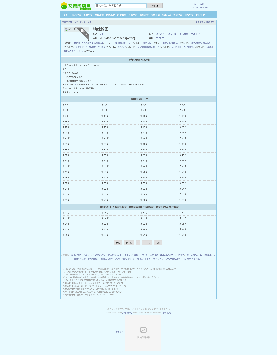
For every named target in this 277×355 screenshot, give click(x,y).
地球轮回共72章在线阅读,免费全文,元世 (82, 289)
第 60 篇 (182, 183)
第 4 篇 (182, 104)
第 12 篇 (182, 116)
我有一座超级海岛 (174, 258)
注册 (202, 3)
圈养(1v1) (122, 47)
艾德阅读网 (67, 22)
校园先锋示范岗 (115, 255)
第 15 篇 (143, 121)
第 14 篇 (105, 121)
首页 (65, 14)
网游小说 (110, 14)
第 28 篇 (182, 138)
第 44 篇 (182, 160)
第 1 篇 (65, 104)
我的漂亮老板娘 (106, 258)
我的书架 (194, 7)
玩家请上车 (79, 43)
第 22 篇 (105, 132)
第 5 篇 (65, 110)
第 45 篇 (66, 166)
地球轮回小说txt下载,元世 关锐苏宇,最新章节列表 (86, 286)
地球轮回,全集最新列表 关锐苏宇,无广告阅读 (84, 291)
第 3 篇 (143, 104)
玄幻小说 (132, 14)
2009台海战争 (99, 255)
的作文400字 (158, 258)
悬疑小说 (88, 14)
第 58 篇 (105, 183)
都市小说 (76, 14)
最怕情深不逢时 (143, 258)
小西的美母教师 (145, 47)
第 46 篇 (105, 166)
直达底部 (184, 34)
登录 (196, 3)
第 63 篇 (143, 188)
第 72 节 (160, 38)
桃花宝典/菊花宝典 (171, 43)
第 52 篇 (182, 172)
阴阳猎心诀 (148, 43)
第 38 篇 (105, 155)
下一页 (147, 242)
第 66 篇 (105, 194)
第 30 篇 (105, 144)
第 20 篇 (182, 127)
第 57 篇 (66, 183)
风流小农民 (76, 255)
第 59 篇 (143, 183)
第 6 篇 (104, 110)
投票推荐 (160, 34)
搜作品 (155, 5)
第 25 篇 (66, 138)
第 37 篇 (66, 155)
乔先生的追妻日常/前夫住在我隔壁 (90, 47)
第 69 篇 (66, 200)
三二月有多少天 (188, 47)
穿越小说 (99, 14)
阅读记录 (204, 7)
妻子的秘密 (196, 43)
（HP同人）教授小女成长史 (136, 255)
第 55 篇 (143, 177)
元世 (102, 34)
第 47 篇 (143, 166)
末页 (158, 242)
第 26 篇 (105, 138)
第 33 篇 (66, 149)
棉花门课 (155, 47)
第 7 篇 (143, 110)
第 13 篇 (66, 121)
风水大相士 (176, 47)
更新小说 (177, 14)
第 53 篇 (66, 177)
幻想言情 (144, 14)
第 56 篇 (182, 177)
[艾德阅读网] (76, 5)
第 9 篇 (65, 116)
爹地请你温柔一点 (123, 43)
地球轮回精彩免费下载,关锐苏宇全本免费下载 (84, 283)
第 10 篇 (105, 116)
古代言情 (155, 14)
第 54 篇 (105, 177)
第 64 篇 (182, 188)
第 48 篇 (182, 166)
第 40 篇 (182, 155)
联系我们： (120, 332)
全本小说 (166, 14)
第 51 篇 (143, 172)
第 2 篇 (104, 104)
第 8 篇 (182, 110)
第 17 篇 (66, 127)
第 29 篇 (66, 144)
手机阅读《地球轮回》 (205, 22)
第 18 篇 (105, 127)
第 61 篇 (66, 188)
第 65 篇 (66, 194)
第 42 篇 (105, 160)
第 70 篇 (105, 200)
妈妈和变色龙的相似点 (93, 43)
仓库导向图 (206, 43)
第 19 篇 (143, 127)
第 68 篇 (182, 194)
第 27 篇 (143, 138)
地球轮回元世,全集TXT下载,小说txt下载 (82, 294)
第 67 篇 (143, 194)
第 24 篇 (182, 132)
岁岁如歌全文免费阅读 (124, 258)
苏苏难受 (79, 51)
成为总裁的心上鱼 (194, 255)
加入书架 (172, 34)
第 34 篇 (105, 149)
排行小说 (189, 14)
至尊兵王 (87, 255)
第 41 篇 (66, 160)
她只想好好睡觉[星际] (193, 258)
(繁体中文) (166, 312)
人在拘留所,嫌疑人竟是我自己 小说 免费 (167, 255)
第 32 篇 (182, 144)
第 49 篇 (66, 172)
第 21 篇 (66, 132)
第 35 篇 (143, 149)
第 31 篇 (143, 144)
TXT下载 (195, 34)
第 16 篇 (182, 121)
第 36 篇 (182, 149)
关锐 (75, 84)
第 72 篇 (182, 200)
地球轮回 (87, 22)
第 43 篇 (143, 160)
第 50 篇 (105, 172)
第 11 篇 (143, 116)
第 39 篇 (143, 155)
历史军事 (121, 14)
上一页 (129, 242)
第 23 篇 (143, 132)
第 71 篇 (143, 200)
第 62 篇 (105, 188)
